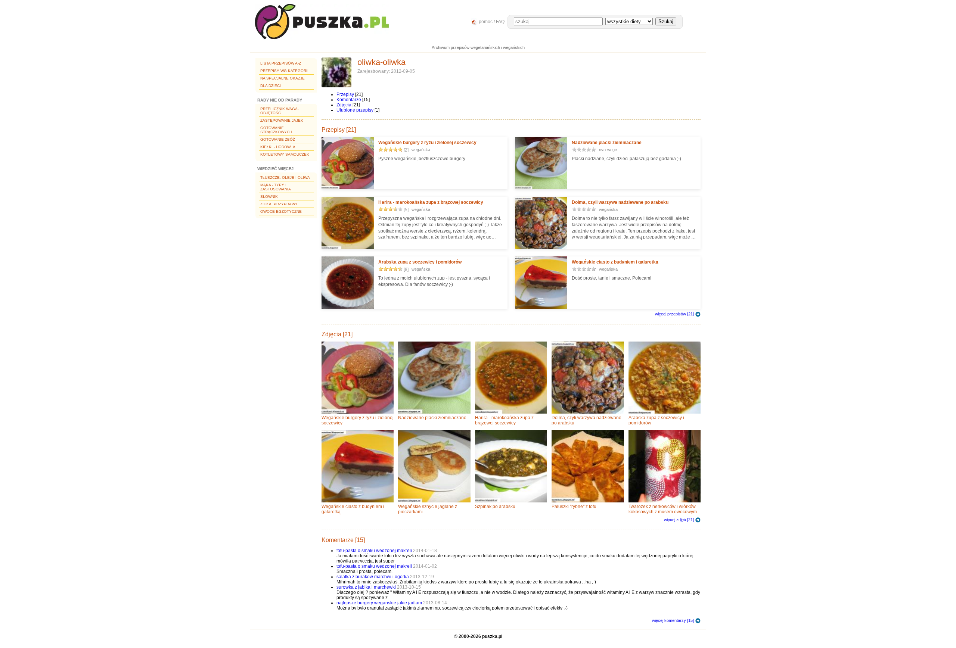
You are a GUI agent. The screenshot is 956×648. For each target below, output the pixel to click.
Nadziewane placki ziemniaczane (607, 142)
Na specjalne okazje (282, 78)
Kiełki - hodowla (277, 147)
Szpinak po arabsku (495, 506)
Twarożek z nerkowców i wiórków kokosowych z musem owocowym (662, 509)
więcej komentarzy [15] (673, 620)
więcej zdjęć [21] (679, 519)
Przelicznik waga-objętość (279, 111)
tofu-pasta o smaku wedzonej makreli (374, 550)
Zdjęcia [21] (337, 334)
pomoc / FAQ (491, 21)
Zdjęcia (343, 105)
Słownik (269, 196)
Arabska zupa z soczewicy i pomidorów (420, 262)
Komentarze (348, 99)
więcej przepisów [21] (674, 314)
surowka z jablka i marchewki (366, 587)
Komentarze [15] (343, 540)
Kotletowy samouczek (284, 154)
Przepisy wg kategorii (284, 71)
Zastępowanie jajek (281, 120)
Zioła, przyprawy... (280, 204)
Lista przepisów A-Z (280, 63)
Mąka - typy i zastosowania (275, 187)
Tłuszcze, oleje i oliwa (285, 177)
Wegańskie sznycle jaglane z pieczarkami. (427, 509)
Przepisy (345, 94)
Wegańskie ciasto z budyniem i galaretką (615, 262)
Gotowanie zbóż (277, 139)
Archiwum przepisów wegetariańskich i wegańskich (478, 47)
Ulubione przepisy (354, 110)
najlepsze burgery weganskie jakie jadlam (379, 602)
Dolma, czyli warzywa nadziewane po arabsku (620, 202)
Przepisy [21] (339, 130)
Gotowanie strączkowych (276, 130)
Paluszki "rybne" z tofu (574, 506)
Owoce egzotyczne (281, 211)
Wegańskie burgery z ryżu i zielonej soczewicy (427, 142)
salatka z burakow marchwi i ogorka (372, 576)
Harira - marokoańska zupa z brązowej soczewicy (430, 202)
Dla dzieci (270, 86)
